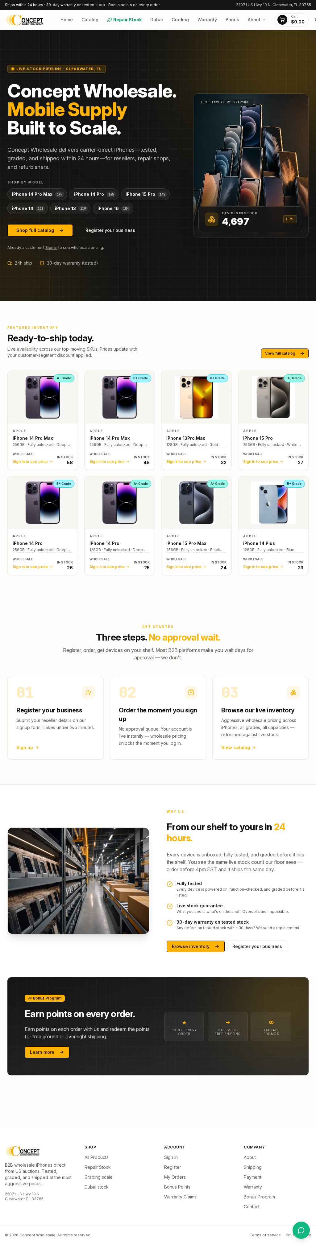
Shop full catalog (35, 230)
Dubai (156, 19)
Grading (180, 19)
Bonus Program (259, 1196)
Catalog (89, 19)
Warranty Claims (180, 1196)
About (254, 19)
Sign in (51, 247)
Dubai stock (97, 1186)
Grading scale (99, 1177)
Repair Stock (127, 19)
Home (66, 19)
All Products (97, 1157)
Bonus (232, 19)
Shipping (253, 1167)
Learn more (42, 1052)
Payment (252, 1177)
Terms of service (265, 1235)
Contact (252, 1206)
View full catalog (280, 353)
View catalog (235, 747)
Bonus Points (177, 1186)
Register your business (110, 230)
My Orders (175, 1177)
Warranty (207, 19)
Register (172, 1167)
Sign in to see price (30, 461)
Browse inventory (191, 946)
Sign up (24, 747)
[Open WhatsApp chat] (301, 1230)
